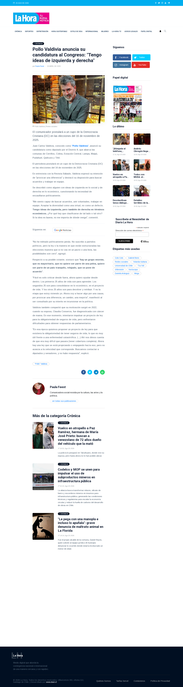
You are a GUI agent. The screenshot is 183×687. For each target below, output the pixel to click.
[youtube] (165, 3)
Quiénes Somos (103, 681)
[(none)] (39, 389)
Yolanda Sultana (140, 262)
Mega (136, 273)
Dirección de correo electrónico (129, 230)
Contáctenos (139, 681)
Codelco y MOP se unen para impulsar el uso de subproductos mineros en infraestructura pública (79, 475)
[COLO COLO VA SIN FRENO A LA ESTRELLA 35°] (127, 103)
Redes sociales (121, 262)
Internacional (92, 31)
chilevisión (119, 269)
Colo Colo (119, 258)
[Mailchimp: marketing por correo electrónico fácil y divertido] (145, 243)
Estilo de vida (76, 31)
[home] (31, 18)
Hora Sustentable (59, 31)
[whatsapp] (102, 372)
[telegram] (169, 3)
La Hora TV (116, 31)
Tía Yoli (141, 266)
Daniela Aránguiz (122, 273)
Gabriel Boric (133, 258)
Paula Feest (39, 66)
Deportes (29, 31)
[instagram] (162, 3)
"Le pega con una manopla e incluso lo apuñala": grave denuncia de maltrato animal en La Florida (80, 525)
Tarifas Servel (122, 681)
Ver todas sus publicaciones (64, 401)
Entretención (42, 31)
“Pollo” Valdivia (41, 364)
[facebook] (156, 3)
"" (80, 146)
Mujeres (105, 31)
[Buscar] (165, 31)
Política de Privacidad (160, 681)
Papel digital (146, 31)
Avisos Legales (131, 31)
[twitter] (159, 3)
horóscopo (133, 269)
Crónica (18, 31)
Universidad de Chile (124, 266)
